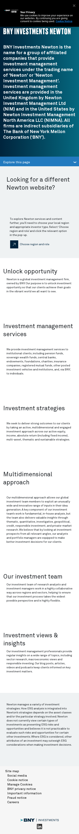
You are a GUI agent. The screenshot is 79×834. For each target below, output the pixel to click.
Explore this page (16, 162)
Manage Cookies (19, 784)
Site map (12, 771)
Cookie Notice (64, 21)
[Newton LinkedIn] (39, 826)
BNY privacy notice (21, 789)
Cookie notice (17, 780)
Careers (13, 802)
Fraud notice (17, 797)
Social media (17, 775)
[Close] (74, 5)
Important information (24, 793)
